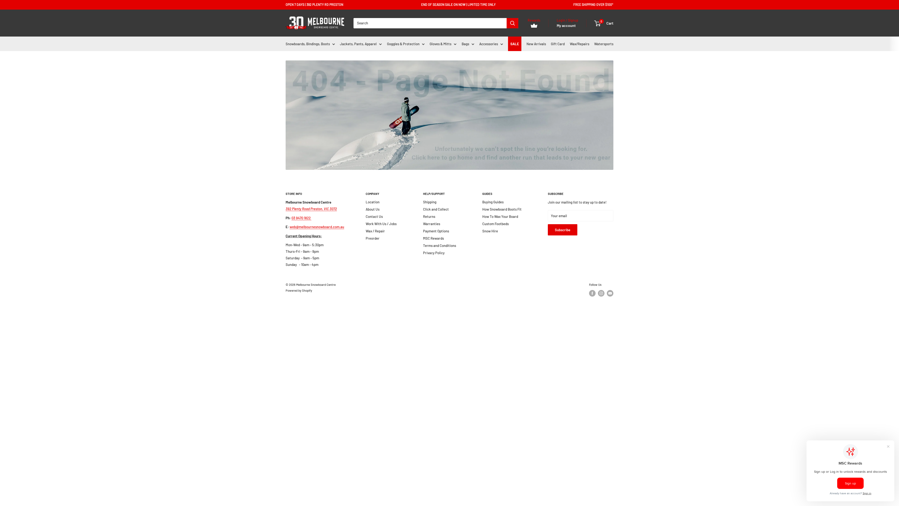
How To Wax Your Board (500, 216)
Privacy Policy (434, 253)
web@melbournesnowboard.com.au (317, 227)
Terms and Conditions (439, 245)
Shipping (429, 202)
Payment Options (436, 231)
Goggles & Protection (403, 44)
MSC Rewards (433, 238)
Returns (429, 216)
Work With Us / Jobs (381, 224)
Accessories (488, 44)
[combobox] (430, 23)
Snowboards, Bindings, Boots (308, 44)
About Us (372, 209)
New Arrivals (536, 44)
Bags (465, 44)
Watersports (603, 44)
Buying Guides (493, 202)
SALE (514, 44)
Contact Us (374, 216)
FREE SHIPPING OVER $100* (593, 5)
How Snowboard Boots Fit (502, 209)
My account (566, 25)
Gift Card (558, 44)
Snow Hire (490, 231)
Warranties (431, 224)
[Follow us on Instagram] (601, 293)
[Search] (512, 23)
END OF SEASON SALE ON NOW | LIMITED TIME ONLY (458, 5)
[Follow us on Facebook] (592, 293)
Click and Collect (436, 209)
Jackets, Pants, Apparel (358, 44)
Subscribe (562, 230)
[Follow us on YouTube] (610, 293)
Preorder (372, 238)
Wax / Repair (375, 231)
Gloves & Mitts (440, 44)
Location (372, 202)
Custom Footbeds (495, 224)
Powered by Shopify (299, 290)
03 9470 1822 (301, 218)
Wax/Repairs (579, 44)
